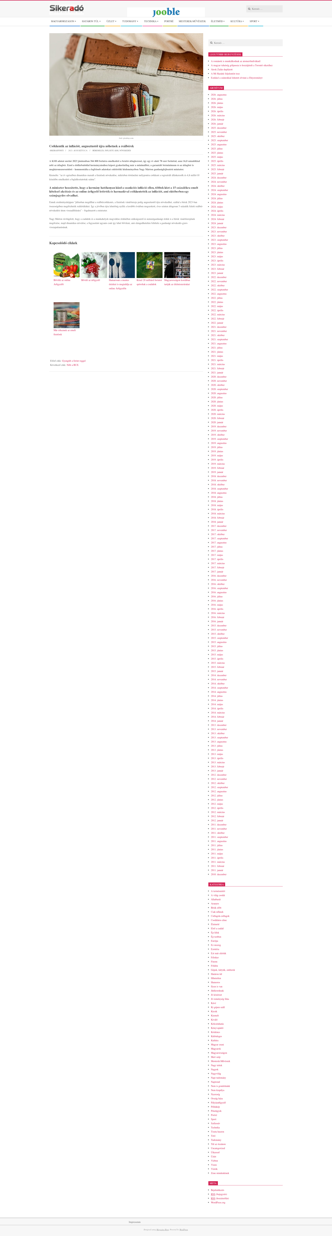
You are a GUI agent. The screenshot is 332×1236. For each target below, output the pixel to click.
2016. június (217, 600)
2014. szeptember (219, 687)
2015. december (219, 625)
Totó (213, 1135)
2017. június (217, 550)
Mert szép (215, 1057)
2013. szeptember (219, 737)
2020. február (217, 418)
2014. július (217, 696)
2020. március (218, 414)
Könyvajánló (217, 1028)
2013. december (219, 725)
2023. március (218, 264)
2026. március (218, 115)
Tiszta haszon (217, 1131)
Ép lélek (215, 932)
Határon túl (216, 974)
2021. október (218, 335)
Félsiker (215, 957)
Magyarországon (219, 1052)
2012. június (217, 799)
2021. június (217, 351)
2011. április (217, 857)
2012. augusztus (219, 791)
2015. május (217, 654)
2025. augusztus (219, 144)
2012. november (219, 779)
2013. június (217, 749)
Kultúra (214, 1040)
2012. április (217, 808)
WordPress (183, 1229)
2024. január (217, 223)
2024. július (217, 198)
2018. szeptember (219, 488)
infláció (109, 150)
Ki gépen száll (218, 1007)
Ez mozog (216, 945)
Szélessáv (215, 1123)
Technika (215, 1127)
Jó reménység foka (220, 998)
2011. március (218, 861)
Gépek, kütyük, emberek (223, 969)
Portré (214, 1115)
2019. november (219, 430)
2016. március (218, 613)
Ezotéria (215, 949)
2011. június (217, 849)
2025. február (217, 169)
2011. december (219, 824)
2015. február (217, 667)
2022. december (219, 277)
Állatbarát (216, 899)
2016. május (217, 604)
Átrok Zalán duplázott (222, 69)
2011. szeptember (219, 837)
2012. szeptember (219, 787)
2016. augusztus (219, 592)
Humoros (215, 982)
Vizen (214, 1164)
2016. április (217, 608)
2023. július (217, 248)
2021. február (217, 368)
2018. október (218, 484)
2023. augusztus (219, 244)
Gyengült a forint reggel (74, 360)
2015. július (217, 646)
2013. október (218, 733)
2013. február (217, 766)
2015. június (217, 650)
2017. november (219, 530)
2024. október (218, 185)
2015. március (218, 662)
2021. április (217, 360)
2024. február (217, 219)
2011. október (218, 832)
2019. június (217, 451)
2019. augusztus (219, 443)
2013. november (219, 729)
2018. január (217, 521)
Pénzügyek (216, 1110)
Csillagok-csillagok (220, 916)
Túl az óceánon (218, 1144)
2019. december (219, 426)
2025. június (217, 152)
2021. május (217, 356)
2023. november (219, 231)
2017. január (217, 571)
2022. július (217, 297)
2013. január (217, 770)
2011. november (219, 828)
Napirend (215, 1081)
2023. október (218, 235)
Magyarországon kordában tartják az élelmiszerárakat (177, 282)
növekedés (125, 150)
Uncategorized (218, 1148)
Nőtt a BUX (73, 364)
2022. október (218, 285)
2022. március (218, 314)
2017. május (217, 555)
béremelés (98, 150)
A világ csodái (218, 895)
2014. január (217, 720)
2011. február (217, 866)
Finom (214, 961)
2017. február (217, 567)
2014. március (218, 712)
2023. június (217, 252)
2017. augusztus (219, 542)
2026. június (217, 103)
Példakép (215, 1106)
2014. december (219, 675)
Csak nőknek (217, 911)
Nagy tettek (216, 1065)
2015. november (219, 629)
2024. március (218, 215)
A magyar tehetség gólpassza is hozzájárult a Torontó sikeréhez (242, 65)
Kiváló (214, 1019)
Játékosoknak (217, 990)
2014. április (217, 708)
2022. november (219, 281)
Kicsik (214, 1011)
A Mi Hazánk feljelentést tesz (225, 73)
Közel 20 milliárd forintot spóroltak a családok (149, 282)
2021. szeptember (219, 339)
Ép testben (216, 936)
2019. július (217, 447)
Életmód (215, 924)
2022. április (217, 310)
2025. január (217, 173)
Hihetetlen (216, 978)
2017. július (217, 546)
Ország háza (217, 1098)
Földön (214, 965)
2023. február (217, 268)
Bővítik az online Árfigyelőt (62, 282)
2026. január (217, 123)
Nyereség (215, 1094)
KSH (116, 150)
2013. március (218, 762)
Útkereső (215, 1152)
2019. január (217, 472)
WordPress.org (218, 1202)
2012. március (218, 812)
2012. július (217, 795)
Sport (213, 1119)
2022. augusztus (219, 293)
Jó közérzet (216, 994)
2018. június (217, 501)
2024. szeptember (219, 190)
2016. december (219, 575)
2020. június (217, 401)
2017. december (219, 526)
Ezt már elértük (218, 953)
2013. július (217, 745)
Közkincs (215, 1032)
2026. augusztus (219, 94)
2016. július (217, 596)
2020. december (219, 376)
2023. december (219, 227)
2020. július (217, 397)
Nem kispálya (217, 1090)
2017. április (217, 559)
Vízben (214, 1160)
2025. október (218, 136)
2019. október (218, 434)
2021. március (218, 364)
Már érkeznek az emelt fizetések (65, 332)
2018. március (218, 513)
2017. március (218, 563)
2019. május (217, 455)
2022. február (217, 318)
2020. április (217, 409)
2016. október (218, 584)
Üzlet (213, 1156)
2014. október (218, 683)
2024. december (219, 177)
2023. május (217, 256)
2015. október (218, 633)
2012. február (217, 816)
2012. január (217, 820)
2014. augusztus (219, 691)
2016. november (219, 579)
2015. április (217, 658)
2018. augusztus (219, 492)
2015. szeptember (219, 638)
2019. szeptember (219, 438)
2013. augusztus (219, 741)
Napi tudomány (218, 1077)
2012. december (219, 774)
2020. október (218, 385)
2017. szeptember (219, 538)
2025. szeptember (219, 140)
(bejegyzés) (219, 1194)
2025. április (217, 161)
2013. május (217, 754)
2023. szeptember (219, 239)
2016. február (217, 617)
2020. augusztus (219, 393)
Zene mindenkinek (220, 1173)
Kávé (213, 1003)
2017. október (218, 534)
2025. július (217, 148)
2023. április (217, 260)
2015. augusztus (219, 642)
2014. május (217, 704)
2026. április (217, 111)
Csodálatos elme (219, 920)
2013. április (217, 758)
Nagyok (214, 1069)
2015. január (217, 671)
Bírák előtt (216, 907)
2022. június (217, 302)
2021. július (217, 347)
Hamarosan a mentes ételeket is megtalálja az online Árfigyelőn (120, 284)
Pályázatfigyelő (218, 1102)
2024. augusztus (219, 194)
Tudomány (216, 1139)
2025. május (217, 156)
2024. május (217, 206)
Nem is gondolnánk (220, 1086)
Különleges (216, 1036)
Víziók (214, 1169)
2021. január (217, 372)
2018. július (217, 497)
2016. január (217, 621)
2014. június (217, 700)
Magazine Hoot (162, 1229)
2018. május (217, 505)
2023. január (217, 273)
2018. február (217, 517)
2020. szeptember (219, 389)
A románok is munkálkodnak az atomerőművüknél (235, 61)
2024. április (217, 210)
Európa (214, 940)
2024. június (217, 202)
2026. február (217, 119)
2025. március (218, 165)
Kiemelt (215, 1015)
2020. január (217, 422)
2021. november (219, 331)
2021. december (219, 326)
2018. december (219, 476)
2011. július (217, 845)
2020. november (219, 380)
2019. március (218, 463)
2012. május (217, 803)
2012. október (218, 783)
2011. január (217, 870)
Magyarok (216, 1048)
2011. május (217, 853)
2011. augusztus (219, 841)
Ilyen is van (216, 986)
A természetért (218, 891)
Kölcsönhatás (217, 1023)
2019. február (217, 467)
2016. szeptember (219, 588)
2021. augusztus (219, 343)
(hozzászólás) (220, 1198)
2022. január (217, 322)
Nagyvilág (216, 1073)
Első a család (217, 928)
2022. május (217, 306)
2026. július (217, 98)
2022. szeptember (219, 289)
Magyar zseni (217, 1044)
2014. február (217, 716)
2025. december (219, 127)
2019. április (217, 459)
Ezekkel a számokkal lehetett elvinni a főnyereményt (236, 77)
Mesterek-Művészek (220, 1061)
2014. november (219, 679)
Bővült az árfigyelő (90, 280)
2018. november (219, 480)
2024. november (219, 181)
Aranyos (215, 903)
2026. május (217, 107)
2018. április (217, 509)
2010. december (219, 874)
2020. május (217, 405)
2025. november (219, 132)
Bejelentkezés (217, 1190)
